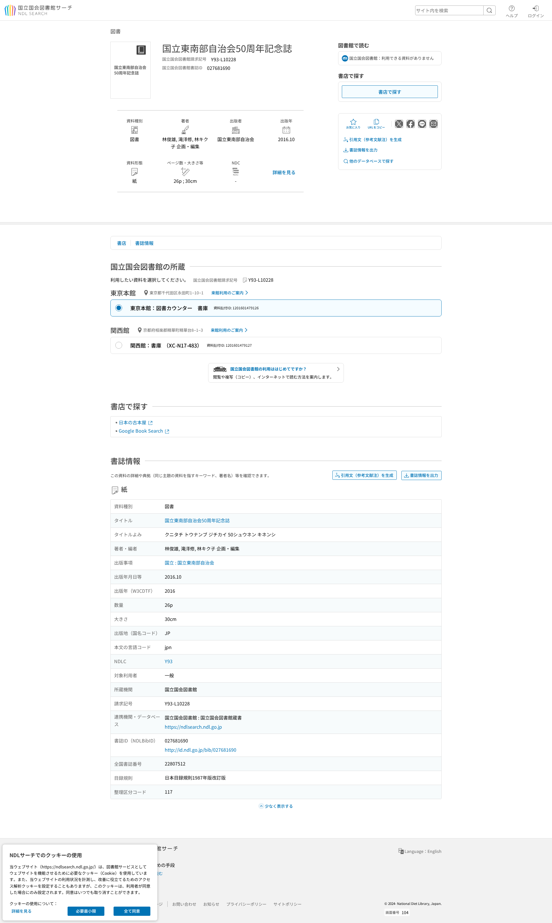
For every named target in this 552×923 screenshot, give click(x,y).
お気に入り (353, 127)
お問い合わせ (184, 904)
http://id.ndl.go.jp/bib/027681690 (200, 749)
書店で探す (389, 91)
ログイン (536, 15)
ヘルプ (512, 15)
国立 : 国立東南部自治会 (189, 562)
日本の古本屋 (133, 422)
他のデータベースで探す (371, 161)
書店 (121, 242)
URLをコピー (376, 127)
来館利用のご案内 (227, 292)
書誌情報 (144, 242)
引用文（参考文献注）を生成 (375, 139)
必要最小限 (86, 911)
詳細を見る (284, 172)
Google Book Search (141, 430)
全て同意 (132, 911)
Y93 (168, 661)
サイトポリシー (287, 904)
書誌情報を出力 (363, 150)
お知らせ (211, 904)
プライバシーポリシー (246, 904)
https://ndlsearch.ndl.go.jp (193, 726)
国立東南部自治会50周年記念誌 (197, 520)
